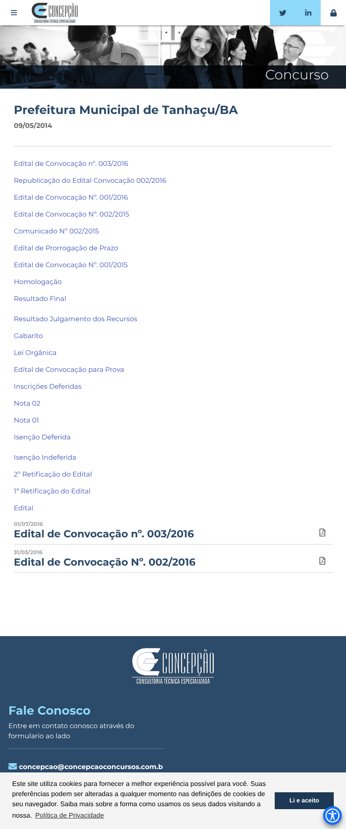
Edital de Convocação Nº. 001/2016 (71, 198)
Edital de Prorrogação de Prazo (66, 248)
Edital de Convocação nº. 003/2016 (71, 164)
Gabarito (28, 336)
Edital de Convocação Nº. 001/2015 (71, 265)
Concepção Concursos (56, 13)
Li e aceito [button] (304, 800)
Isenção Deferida (42, 437)
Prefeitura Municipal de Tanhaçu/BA (126, 110)
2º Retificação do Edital (53, 475)
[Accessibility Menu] (332, 815)
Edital (23, 508)
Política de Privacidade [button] (69, 815)
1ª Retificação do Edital (52, 492)
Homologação (38, 282)
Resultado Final (40, 299)
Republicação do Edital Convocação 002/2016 (90, 181)
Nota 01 (26, 421)
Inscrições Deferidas (47, 387)
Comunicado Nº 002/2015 (56, 232)
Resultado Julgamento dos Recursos (76, 319)
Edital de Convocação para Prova (69, 370)
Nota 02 (27, 404)
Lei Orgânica (35, 353)
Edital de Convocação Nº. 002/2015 (71, 215)
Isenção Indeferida (45, 458)
